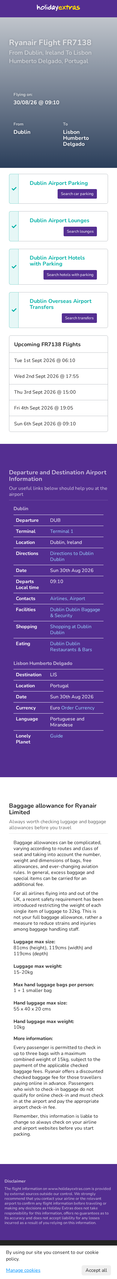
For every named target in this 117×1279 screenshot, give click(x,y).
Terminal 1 (62, 531)
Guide (56, 736)
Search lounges (80, 231)
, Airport (76, 598)
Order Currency (77, 708)
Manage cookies (23, 1270)
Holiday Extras (58, 8)
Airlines (58, 598)
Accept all (96, 1270)
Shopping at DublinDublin (71, 629)
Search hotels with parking (70, 274)
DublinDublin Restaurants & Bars (71, 646)
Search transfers (79, 318)
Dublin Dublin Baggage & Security (75, 612)
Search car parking (77, 194)
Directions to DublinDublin (72, 556)
